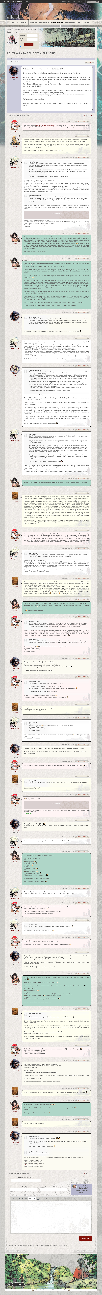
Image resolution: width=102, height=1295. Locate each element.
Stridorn (15, 501)
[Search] (97, 2)
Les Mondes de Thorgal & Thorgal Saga (30, 29)
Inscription (71, 1)
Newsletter (80, 1)
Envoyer (85, 1238)
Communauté (57, 22)
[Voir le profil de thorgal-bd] (15, 320)
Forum (35, 26)
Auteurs (33, 22)
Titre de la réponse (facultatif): (26, 1177)
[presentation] (13, 1198)
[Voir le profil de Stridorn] (15, 498)
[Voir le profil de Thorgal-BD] (14, 70)
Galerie (87, 22)
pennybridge (15, 168)
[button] (13, 1198)
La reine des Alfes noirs (32, 1165)
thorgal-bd (15, 323)
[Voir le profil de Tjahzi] (15, 129)
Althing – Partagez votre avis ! (49, 26)
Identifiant (22, 35)
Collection (44, 22)
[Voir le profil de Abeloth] (15, 144)
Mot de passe (21, 39)
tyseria (15, 243)
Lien (79, 121)
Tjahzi (15, 132)
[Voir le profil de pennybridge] (15, 165)
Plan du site (39, 1289)
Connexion (62, 1)
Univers (15, 22)
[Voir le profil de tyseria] (15, 241)
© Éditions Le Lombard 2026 (59, 1289)
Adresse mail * (53, 1187)
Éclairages (70, 22)
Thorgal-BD (14, 77)
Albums (24, 22)
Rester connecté (25, 47)
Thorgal (77, 1190)
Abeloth (15, 146)
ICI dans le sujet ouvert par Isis (45, 125)
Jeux (79, 22)
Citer (90, 62)
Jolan (81, 1192)
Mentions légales (47, 1289)
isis (15, 375)
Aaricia (84, 1190)
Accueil (9, 29)
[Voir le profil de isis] (15, 373)
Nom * (24, 1187)
